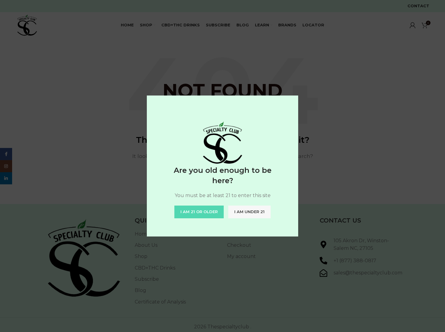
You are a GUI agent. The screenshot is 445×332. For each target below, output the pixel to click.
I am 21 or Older (199, 211)
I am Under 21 (249, 211)
